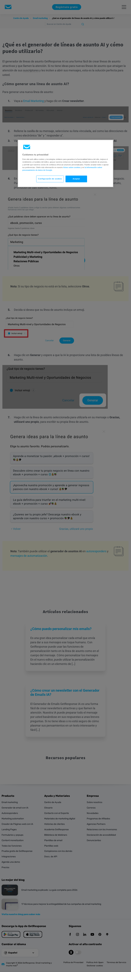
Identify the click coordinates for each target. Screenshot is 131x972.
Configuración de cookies (50, 179)
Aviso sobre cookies (71, 167)
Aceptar (76, 179)
